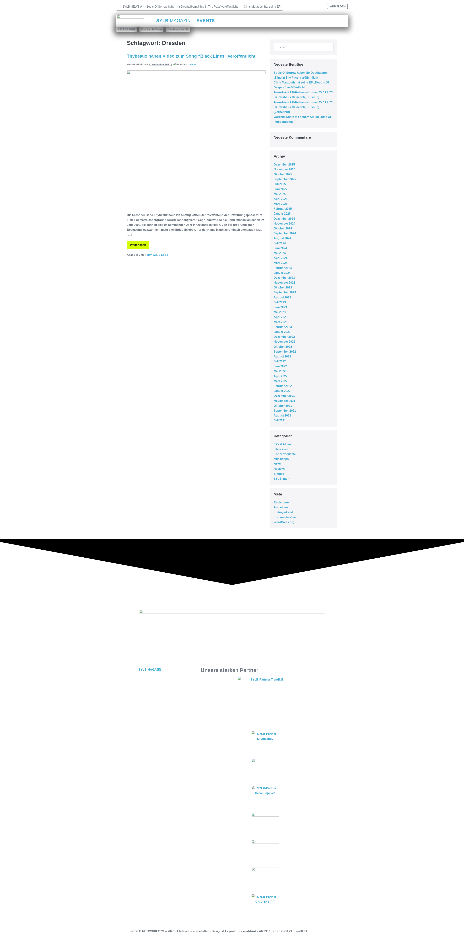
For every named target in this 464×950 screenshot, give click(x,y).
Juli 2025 (280, 184)
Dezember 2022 (284, 336)
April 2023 (280, 317)
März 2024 (280, 262)
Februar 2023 (283, 326)
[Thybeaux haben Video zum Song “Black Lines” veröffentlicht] (196, 139)
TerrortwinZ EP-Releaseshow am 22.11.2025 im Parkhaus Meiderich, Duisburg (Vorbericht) (304, 107)
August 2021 (282, 415)
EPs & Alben (282, 444)
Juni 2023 (280, 307)
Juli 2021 (280, 420)
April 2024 (280, 258)
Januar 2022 (282, 390)
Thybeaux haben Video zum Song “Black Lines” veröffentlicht (191, 56)
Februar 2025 (283, 208)
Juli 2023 (280, 302)
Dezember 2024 (284, 218)
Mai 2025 (280, 194)
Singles (163, 254)
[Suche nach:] (304, 47)
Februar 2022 (283, 386)
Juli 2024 (280, 243)
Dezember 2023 (284, 277)
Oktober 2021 (283, 405)
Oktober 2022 (283, 346)
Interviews (281, 449)
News (277, 463)
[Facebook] (290, 6)
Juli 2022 (280, 361)
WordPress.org (284, 522)
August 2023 (282, 297)
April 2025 (280, 198)
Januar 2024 (282, 272)
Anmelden (281, 507)
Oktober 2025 (283, 174)
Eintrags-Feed (283, 512)
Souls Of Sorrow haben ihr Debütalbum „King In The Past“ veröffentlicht (192, 6)
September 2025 (285, 179)
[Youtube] (310, 6)
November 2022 (284, 341)
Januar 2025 (282, 213)
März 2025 (280, 203)
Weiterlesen (139, 243)
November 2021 (284, 400)
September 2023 (285, 292)
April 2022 (280, 376)
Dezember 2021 (284, 395)
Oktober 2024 (283, 228)
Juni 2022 (280, 366)
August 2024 (282, 238)
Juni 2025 (280, 189)
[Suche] (329, 47)
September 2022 (285, 351)
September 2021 (285, 410)
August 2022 (282, 356)
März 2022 (280, 381)
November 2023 (284, 282)
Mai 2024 (280, 253)
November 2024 (284, 223)
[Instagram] (300, 6)
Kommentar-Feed (286, 517)
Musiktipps (281, 459)
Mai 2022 (280, 371)
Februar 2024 (283, 267)
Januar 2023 (282, 331)
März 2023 (280, 322)
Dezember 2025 (284, 164)
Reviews (152, 254)
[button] (126, 29)
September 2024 (285, 233)
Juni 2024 (280, 248)
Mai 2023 (280, 312)
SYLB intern (282, 478)
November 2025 (284, 169)
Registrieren (282, 502)
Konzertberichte (285, 454)
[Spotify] (320, 6)
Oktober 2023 (283, 287)
